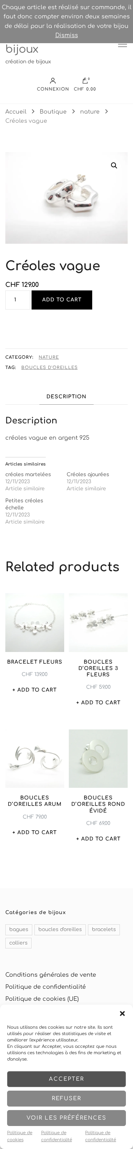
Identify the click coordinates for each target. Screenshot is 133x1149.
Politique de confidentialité (56, 1136)
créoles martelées (28, 474)
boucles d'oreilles (49, 367)
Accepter (66, 1079)
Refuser (66, 1099)
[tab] (66, 396)
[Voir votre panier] (85, 82)
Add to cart (62, 299)
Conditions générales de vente (50, 975)
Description (66, 396)
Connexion (53, 89)
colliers (18, 943)
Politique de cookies (19, 1136)
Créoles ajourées (88, 474)
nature (49, 357)
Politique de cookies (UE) (42, 999)
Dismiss (66, 35)
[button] (122, 1013)
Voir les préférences (66, 1118)
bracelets (104, 929)
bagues (18, 929)
